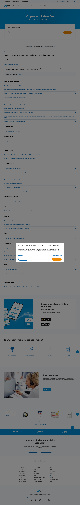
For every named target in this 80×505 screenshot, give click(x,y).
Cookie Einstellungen (57, 255)
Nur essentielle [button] (23, 259)
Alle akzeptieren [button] (56, 259)
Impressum (20, 255)
